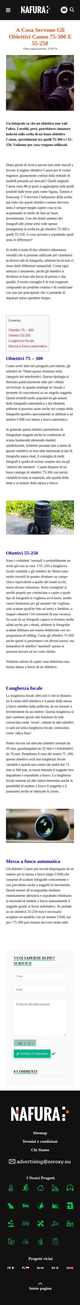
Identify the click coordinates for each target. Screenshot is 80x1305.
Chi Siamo (40, 1150)
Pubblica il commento (34, 1053)
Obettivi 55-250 (19, 335)
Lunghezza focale (21, 341)
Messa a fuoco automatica (27, 346)
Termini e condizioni (40, 1141)
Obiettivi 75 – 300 (21, 330)
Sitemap (40, 1133)
